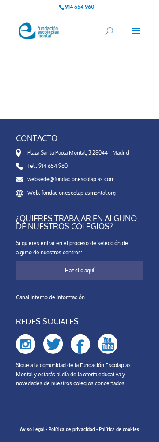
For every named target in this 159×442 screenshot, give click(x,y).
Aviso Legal (32, 429)
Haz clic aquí (79, 270)
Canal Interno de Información (50, 297)
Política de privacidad (72, 429)
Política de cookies (119, 429)
